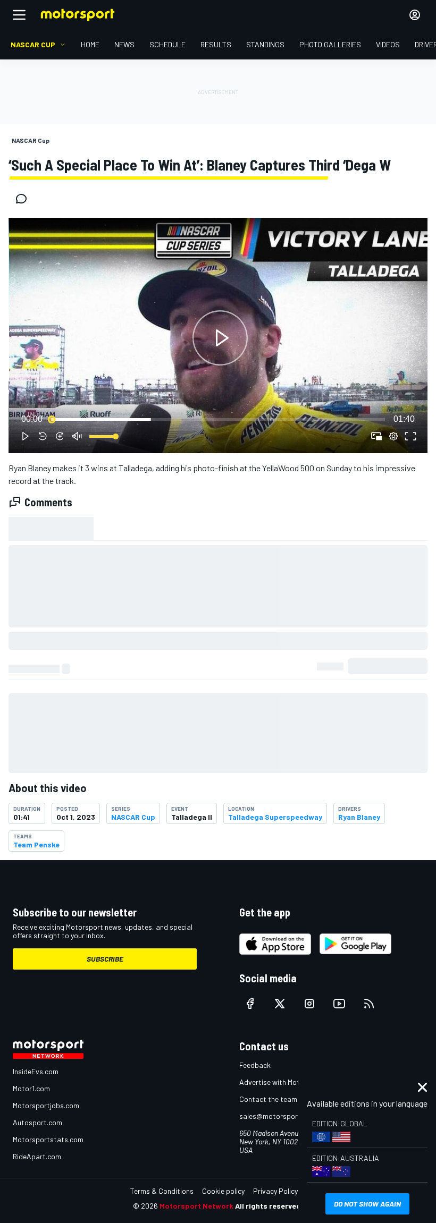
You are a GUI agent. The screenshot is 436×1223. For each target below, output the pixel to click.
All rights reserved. (269, 1205)
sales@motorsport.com (277, 1115)
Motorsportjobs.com (46, 1105)
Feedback (255, 1064)
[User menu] (414, 15)
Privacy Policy (275, 1190)
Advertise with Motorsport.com (289, 1081)
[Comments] (24, 198)
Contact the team (268, 1098)
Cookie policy (223, 1190)
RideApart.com (37, 1156)
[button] (220, 337)
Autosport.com (37, 1122)
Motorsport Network (196, 1205)
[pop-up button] (393, 436)
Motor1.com (31, 1088)
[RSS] (369, 1003)
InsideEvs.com (35, 1071)
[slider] (218, 419)
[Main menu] (19, 14)
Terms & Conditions (162, 1190)
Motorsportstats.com (48, 1139)
